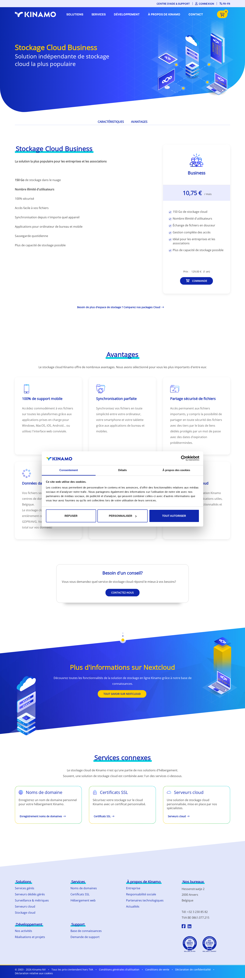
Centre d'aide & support (173, 3)
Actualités (132, 906)
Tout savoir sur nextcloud (122, 693)
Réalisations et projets (30, 937)
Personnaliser (120, 515)
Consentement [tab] (68, 470)
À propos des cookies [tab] (176, 470)
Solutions (74, 14)
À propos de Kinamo (164, 14)
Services (98, 14)
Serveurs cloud (25, 906)
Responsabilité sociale (141, 894)
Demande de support (85, 937)
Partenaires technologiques (145, 900)
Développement (127, 14)
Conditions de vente (157, 969)
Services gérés (24, 888)
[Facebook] (183, 927)
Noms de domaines (83, 888)
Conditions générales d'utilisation (119, 969)
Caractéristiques (111, 122)
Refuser (71, 515)
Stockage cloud (25, 913)
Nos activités (23, 931)
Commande (199, 281)
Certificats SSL (79, 894)
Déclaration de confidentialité (193, 969)
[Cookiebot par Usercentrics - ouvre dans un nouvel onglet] (183, 458)
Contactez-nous (122, 592)
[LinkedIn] (189, 927)
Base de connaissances (86, 931)
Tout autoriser (174, 515)
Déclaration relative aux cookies (34, 973)
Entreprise (133, 888)
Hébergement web (83, 900)
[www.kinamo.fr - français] (36, 14)
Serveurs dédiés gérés (30, 894)
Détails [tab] (122, 470)
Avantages (139, 122)
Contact (196, 14)
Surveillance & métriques (32, 900)
